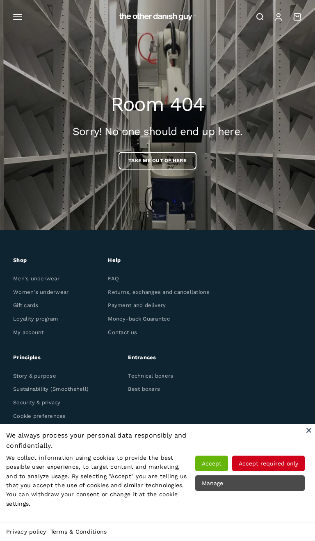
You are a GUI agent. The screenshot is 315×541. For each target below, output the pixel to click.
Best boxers (144, 389)
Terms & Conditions (78, 531)
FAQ (113, 278)
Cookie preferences (39, 416)
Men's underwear (36, 278)
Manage (212, 483)
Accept (211, 463)
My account (28, 332)
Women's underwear (40, 292)
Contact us (122, 332)
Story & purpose (34, 376)
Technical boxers (150, 376)
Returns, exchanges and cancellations (158, 292)
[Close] (309, 430)
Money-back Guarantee (139, 319)
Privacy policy (26, 531)
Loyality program (35, 319)
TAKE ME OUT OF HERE (157, 160)
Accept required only (268, 463)
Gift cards (26, 305)
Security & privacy (37, 402)
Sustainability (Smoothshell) (51, 389)
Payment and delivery (137, 305)
